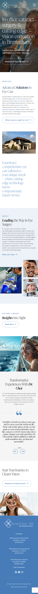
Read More (9, 324)
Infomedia (24, 587)
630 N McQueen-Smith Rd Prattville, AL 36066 (19, 561)
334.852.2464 (19, 564)
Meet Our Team (8, 254)
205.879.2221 (19, 542)
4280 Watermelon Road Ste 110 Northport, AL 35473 (19, 550)
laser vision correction (17, 101)
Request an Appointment (15, 61)
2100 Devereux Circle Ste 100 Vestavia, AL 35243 (19, 539)
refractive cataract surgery (11, 109)
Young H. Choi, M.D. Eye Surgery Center (14, 5)
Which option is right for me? (17, 120)
